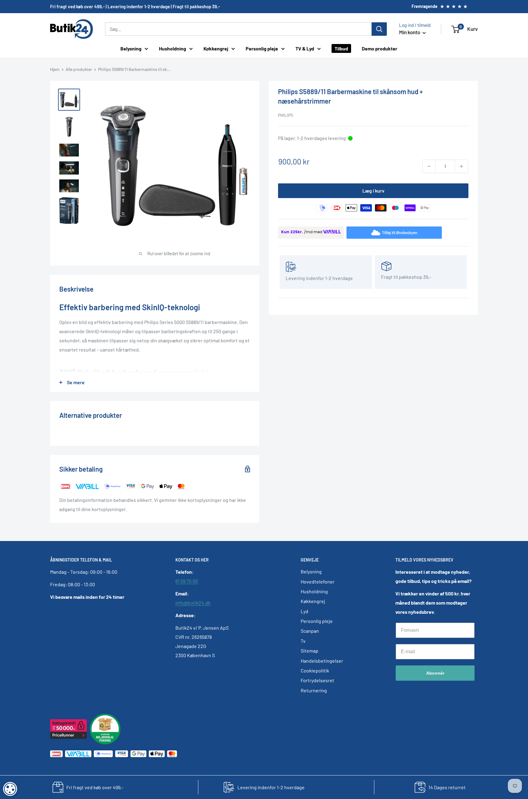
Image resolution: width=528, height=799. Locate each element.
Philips (285, 115)
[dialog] (10, 789)
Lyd (304, 611)
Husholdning (172, 48)
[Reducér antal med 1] (429, 166)
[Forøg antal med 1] (461, 166)
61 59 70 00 (186, 581)
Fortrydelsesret (317, 680)
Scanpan (310, 631)
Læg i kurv (373, 190)
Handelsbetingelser (322, 661)
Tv (303, 641)
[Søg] (379, 29)
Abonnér (435, 673)
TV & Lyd (304, 48)
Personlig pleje (262, 48)
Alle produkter (79, 69)
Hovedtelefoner (318, 581)
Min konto (410, 32)
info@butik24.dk (193, 603)
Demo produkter (379, 48)
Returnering (314, 690)
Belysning (130, 48)
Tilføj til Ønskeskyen (399, 232)
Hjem (55, 69)
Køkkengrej (216, 48)
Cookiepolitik (315, 670)
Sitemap (309, 651)
